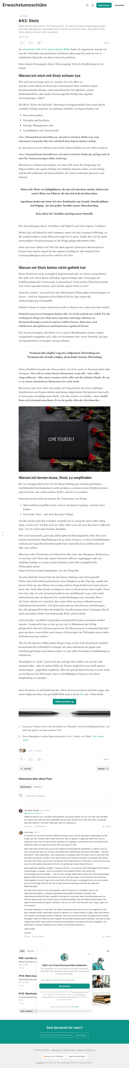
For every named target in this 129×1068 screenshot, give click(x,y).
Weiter (101, 768)
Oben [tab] (22, 951)
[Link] (15, 76)
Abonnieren (104, 5)
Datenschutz (56, 1050)
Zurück (27, 768)
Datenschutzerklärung (68, 997)
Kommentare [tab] (25, 787)
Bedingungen (69, 1050)
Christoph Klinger (31, 810)
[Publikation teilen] (92, 5)
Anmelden (119, 5)
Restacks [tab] (37, 787)
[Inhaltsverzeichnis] (3, 534)
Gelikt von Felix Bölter (34, 813)
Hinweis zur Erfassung (85, 1050)
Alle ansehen (27, 1011)
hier (82, 694)
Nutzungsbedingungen (80, 992)
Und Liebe (28, 832)
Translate (24, 16)
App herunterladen (77, 1056)
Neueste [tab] (30, 951)
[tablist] (31, 786)
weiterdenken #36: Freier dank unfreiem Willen (46, 49)
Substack (40, 1062)
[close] (89, 954)
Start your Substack (54, 1056)
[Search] (87, 5)
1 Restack (37, 751)
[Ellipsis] (109, 810)
